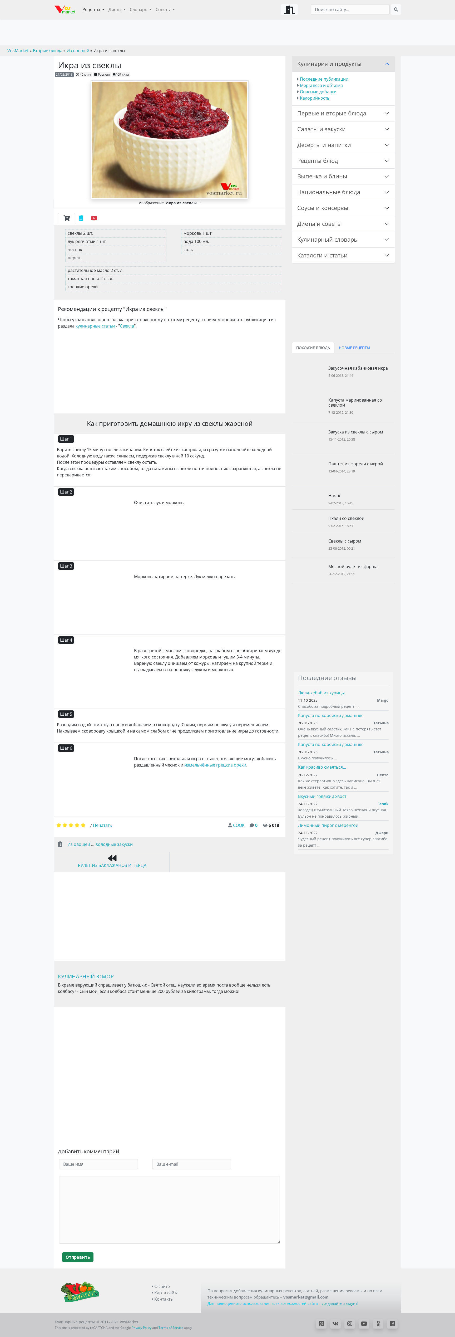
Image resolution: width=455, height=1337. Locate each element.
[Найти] (396, 9)
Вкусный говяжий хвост (322, 796)
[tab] (66, 218)
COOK (239, 825)
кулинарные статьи (95, 326)
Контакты (163, 1299)
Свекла (127, 326)
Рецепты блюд (317, 161)
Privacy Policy (141, 1327)
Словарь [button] (139, 9)
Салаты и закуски (321, 129)
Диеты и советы (319, 223)
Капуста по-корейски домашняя (331, 715)
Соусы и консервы (322, 208)
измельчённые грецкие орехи (215, 765)
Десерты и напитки (324, 145)
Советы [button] (164, 9)
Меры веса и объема (321, 85)
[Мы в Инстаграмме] (349, 1324)
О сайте (161, 1286)
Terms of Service (171, 1327)
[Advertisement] (169, 370)
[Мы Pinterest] (321, 1324)
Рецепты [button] (91, 9)
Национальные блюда (328, 192)
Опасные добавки (318, 92)
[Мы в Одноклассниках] (378, 1324)
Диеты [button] (115, 9)
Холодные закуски (114, 844)
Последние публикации (324, 79)
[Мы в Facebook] (392, 1324)
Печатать (102, 825)
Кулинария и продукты (329, 64)
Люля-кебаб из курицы (321, 693)
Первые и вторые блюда (331, 113)
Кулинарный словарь (327, 239)
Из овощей (78, 844)
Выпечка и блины (322, 176)
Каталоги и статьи (322, 255)
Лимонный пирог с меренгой (328, 825)
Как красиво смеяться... (322, 767)
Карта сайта (166, 1293)
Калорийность (314, 98)
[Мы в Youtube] (364, 1324)
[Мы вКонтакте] (335, 1324)
